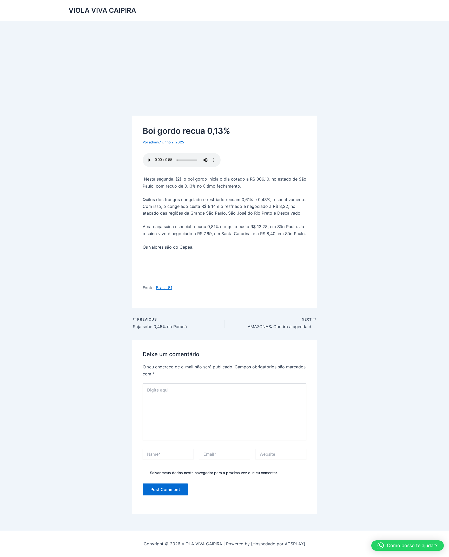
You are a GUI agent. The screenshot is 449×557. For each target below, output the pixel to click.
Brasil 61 (164, 287)
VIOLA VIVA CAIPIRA (102, 10)
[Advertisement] (224, 60)
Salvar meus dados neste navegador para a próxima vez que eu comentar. (214, 472)
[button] (407, 545)
